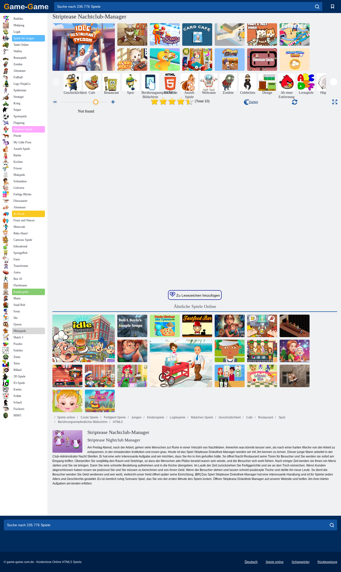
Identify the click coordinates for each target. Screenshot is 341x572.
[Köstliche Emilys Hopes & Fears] (230, 326)
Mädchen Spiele (201, 417)
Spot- (282, 417)
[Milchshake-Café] (262, 376)
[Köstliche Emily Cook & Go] (262, 351)
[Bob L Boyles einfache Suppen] (132, 326)
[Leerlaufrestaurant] (83, 338)
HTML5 (117, 422)
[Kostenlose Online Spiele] (26, 6)
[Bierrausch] (295, 326)
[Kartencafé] (197, 34)
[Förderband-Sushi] (262, 59)
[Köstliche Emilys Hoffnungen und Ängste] (132, 351)
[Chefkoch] (132, 34)
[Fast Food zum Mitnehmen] (230, 351)
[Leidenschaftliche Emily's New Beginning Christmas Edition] (295, 351)
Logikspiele (177, 417)
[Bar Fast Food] (197, 326)
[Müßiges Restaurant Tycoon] (83, 47)
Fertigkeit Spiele (114, 417)
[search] (317, 6)
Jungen (136, 417)
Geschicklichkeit (229, 417)
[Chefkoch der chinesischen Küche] (295, 59)
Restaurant (265, 417)
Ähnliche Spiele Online (195, 306)
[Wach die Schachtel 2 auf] (295, 376)
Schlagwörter (301, 562)
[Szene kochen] (100, 376)
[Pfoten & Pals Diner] (262, 34)
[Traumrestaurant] (165, 34)
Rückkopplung (327, 562)
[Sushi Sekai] (132, 59)
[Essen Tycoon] (230, 376)
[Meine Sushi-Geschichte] (230, 59)
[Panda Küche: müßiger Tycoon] (165, 326)
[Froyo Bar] (181, 363)
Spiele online (66, 417)
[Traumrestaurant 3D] (165, 59)
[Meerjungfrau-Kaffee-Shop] (132, 376)
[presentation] (56, 82)
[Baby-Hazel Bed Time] (67, 401)
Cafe (249, 417)
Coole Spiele (89, 417)
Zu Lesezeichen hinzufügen (197, 295)
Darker (253, 102)
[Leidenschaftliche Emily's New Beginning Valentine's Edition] (67, 376)
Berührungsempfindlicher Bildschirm (82, 422)
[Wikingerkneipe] (262, 326)
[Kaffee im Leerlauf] (295, 34)
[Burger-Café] (197, 59)
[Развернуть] (334, 102)
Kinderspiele (155, 417)
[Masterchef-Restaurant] (230, 34)
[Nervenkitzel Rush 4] (100, 401)
